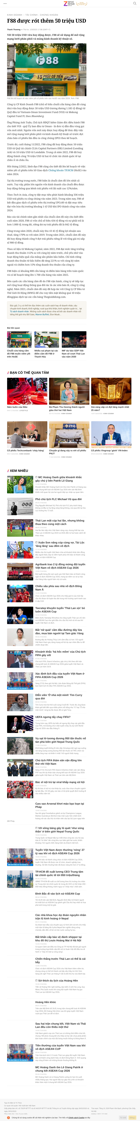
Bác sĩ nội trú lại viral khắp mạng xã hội (59, 782)
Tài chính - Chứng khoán (41, 15)
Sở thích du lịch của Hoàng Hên (58, 980)
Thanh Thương (13, 30)
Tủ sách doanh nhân (19, 311)
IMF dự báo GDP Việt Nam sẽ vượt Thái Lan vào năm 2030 (73, 354)
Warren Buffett (42, 314)
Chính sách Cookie (76, 1118)
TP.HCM (68, 170)
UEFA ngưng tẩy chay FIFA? (52, 717)
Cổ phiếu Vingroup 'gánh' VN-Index (109, 450)
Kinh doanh (14, 15)
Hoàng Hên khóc (45, 1002)
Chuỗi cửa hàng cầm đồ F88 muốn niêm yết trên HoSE (18, 354)
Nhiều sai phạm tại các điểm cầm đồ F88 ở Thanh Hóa (46, 354)
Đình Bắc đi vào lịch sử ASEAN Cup (57, 893)
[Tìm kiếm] (135, 3)
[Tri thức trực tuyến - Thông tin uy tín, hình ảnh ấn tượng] (75, 3)
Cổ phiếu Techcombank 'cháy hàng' (25, 450)
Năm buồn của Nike (17, 407)
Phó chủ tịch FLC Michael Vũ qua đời (58, 499)
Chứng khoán (56, 170)
